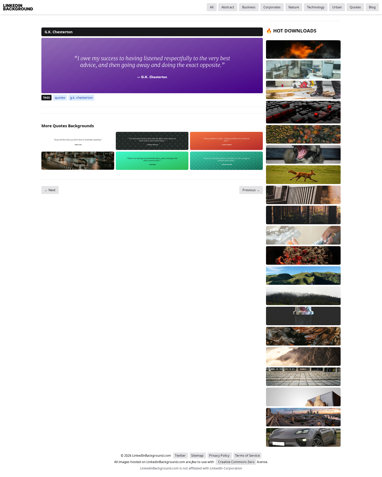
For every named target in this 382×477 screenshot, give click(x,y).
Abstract (227, 7)
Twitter (180, 455)
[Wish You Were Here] (77, 161)
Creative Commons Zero (235, 462)
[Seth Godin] (152, 161)
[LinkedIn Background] (18, 7)
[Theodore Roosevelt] (152, 141)
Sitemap (197, 455)
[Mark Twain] (77, 141)
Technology (315, 7)
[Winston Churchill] (226, 161)
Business (248, 7)
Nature (293, 7)
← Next (50, 190)
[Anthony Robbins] (226, 141)
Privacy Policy (219, 455)
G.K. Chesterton (81, 97)
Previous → (251, 190)
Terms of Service (247, 455)
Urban (337, 7)
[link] (152, 65)
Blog (372, 7)
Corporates (272, 7)
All (211, 7)
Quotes (355, 7)
